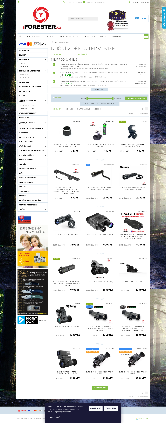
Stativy (22, 96)
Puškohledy (24, 59)
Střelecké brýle (26, 142)
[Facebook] (19, 2)
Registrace (144, 2)
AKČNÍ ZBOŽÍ (24, 50)
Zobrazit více (98, 89)
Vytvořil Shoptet (143, 418)
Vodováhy (23, 164)
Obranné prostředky (28, 205)
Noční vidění (24, 77)
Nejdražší (69, 109)
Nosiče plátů (24, 118)
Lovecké (23, 63)
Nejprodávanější (83, 109)
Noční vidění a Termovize (29, 71)
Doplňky (22, 187)
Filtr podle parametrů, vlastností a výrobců (99, 104)
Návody (103, 36)
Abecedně (98, 109)
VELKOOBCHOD (89, 36)
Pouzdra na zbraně (27, 105)
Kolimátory (24, 82)
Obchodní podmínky (33, 36)
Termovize (24, 74)
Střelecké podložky (28, 113)
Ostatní (22, 196)
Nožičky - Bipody (26, 160)
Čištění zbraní (25, 146)
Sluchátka (23, 133)
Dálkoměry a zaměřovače (30, 87)
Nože (21, 173)
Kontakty (51, 36)
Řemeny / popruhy (27, 108)
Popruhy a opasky (27, 182)
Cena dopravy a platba (69, 36)
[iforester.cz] (42, 18)
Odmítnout (95, 408)
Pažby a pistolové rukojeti (31, 128)
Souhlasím (111, 408)
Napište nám (117, 36)
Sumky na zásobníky (27, 178)
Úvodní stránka (20, 36)
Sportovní (24, 66)
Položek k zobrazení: (136, 98)
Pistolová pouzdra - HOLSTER (27, 123)
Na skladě (59, 98)
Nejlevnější (57, 109)
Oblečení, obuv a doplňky (30, 200)
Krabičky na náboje (27, 169)
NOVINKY (22, 55)
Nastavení (55, 417)
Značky (22, 209)
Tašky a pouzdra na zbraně (27, 101)
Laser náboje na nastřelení (31, 151)
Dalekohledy (24, 91)
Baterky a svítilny (27, 137)
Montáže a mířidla (26, 155)
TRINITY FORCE (24, 191)
